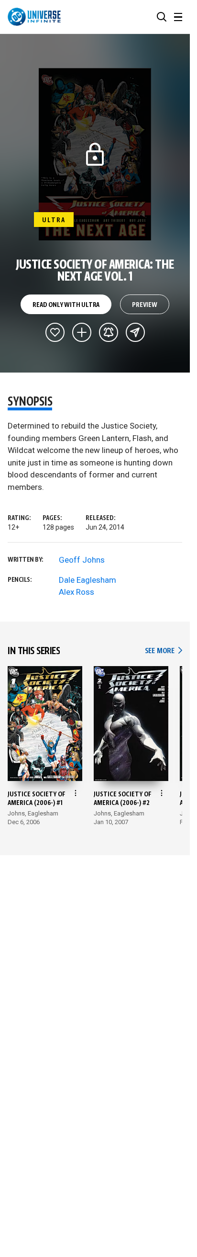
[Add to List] (81, 332)
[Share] (135, 332)
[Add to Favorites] (55, 332)
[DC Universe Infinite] (34, 16)
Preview (144, 305)
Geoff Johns (82, 560)
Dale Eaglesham (87, 580)
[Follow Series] (108, 332)
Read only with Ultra (66, 305)
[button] (161, 17)
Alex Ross (76, 592)
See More (163, 651)
